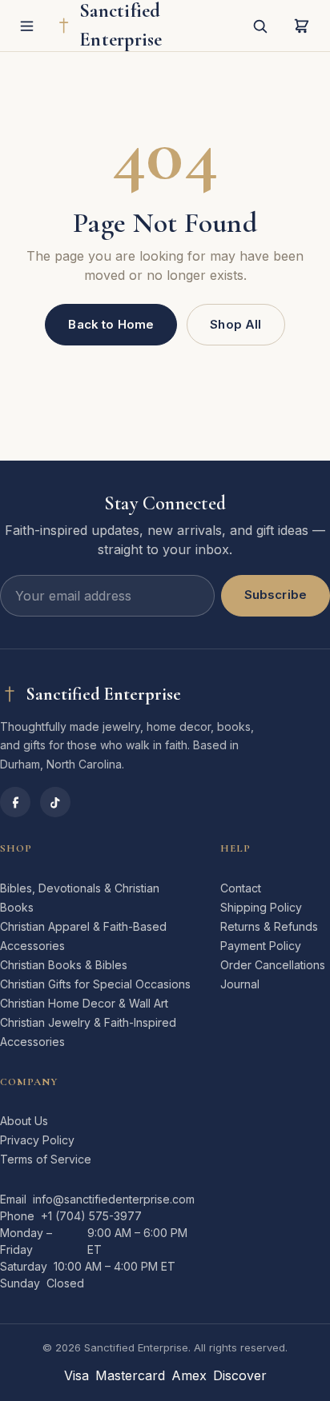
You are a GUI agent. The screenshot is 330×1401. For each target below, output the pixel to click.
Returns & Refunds (269, 926)
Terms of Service (45, 1159)
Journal (240, 984)
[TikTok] (55, 802)
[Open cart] (301, 26)
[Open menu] (27, 26)
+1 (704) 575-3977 (91, 1216)
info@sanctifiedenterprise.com (114, 1199)
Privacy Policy (37, 1140)
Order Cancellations (272, 965)
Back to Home (111, 324)
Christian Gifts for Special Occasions (95, 984)
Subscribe (275, 594)
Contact (240, 888)
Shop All (235, 324)
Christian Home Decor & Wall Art (84, 1003)
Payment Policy (260, 945)
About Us (24, 1121)
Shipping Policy (261, 907)
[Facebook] (15, 802)
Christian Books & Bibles (63, 965)
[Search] (259, 26)
